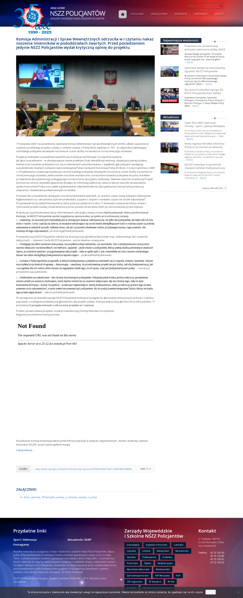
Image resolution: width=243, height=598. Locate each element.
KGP (178, 575)
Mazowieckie (182, 550)
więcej (189, 62)
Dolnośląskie (133, 544)
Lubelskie (178, 544)
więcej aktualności (212, 188)
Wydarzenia (181, 13)
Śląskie (147, 563)
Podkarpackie (149, 557)
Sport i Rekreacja (25, 539)
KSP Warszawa (162, 575)
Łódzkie (146, 550)
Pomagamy (21, 544)
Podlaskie (167, 557)
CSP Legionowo (134, 581)
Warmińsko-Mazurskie (138, 569)
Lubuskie (131, 550)
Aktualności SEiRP (79, 539)
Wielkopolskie (163, 569)
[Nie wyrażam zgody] (238, 592)
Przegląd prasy (159, 13)
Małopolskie (163, 550)
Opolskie (131, 557)
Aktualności (137, 13)
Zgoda (210, 592)
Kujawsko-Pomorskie (156, 544)
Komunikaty (201, 13)
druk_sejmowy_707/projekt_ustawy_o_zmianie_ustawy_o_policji (60, 497)
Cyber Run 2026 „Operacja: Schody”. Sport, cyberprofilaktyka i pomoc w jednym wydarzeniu (205, 126)
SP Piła (171, 581)
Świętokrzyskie (165, 563)
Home (123, 14)
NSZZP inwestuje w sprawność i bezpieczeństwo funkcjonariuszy (205, 166)
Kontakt (219, 13)
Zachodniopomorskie (138, 575)
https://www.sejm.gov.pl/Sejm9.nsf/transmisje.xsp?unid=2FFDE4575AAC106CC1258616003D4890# (83, 469)
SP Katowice (155, 581)
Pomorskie (132, 563)
